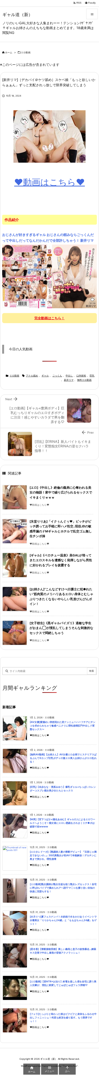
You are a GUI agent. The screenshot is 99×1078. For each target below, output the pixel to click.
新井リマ (69, 380)
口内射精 (81, 375)
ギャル (45, 375)
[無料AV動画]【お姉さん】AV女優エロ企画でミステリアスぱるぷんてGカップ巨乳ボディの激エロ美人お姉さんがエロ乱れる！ (63, 758)
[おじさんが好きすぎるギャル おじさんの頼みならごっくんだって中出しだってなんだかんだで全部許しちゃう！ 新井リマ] (49, 276)
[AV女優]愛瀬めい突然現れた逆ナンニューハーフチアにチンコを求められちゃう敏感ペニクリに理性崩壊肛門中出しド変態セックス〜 (62, 726)
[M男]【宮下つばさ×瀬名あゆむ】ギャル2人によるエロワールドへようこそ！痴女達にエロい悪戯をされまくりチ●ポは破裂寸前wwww (62, 823)
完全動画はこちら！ (49, 318)
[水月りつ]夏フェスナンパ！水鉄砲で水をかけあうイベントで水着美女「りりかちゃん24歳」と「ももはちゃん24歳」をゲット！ (63, 920)
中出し (69, 375)
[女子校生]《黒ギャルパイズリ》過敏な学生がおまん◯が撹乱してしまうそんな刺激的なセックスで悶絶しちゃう (61, 628)
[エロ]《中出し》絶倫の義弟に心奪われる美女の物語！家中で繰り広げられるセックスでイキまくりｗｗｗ (61, 492)
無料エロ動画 (84, 380)
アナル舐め (32, 375)
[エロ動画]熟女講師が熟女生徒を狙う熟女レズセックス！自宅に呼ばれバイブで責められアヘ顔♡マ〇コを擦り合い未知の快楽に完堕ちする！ (63, 888)
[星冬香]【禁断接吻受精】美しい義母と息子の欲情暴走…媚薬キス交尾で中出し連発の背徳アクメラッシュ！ (63, 951)
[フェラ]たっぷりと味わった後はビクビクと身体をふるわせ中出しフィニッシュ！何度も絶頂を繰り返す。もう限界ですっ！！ (63, 1017)
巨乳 (92, 375)
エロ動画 (26, 52)
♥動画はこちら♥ (49, 182)
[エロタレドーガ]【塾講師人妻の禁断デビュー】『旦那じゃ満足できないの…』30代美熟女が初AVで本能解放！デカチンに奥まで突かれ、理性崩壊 (63, 855)
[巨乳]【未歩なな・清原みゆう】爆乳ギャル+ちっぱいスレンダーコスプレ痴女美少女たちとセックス (63, 788)
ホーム (8, 52)
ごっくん (57, 375)
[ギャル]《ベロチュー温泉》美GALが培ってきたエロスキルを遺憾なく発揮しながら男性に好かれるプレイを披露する (61, 560)
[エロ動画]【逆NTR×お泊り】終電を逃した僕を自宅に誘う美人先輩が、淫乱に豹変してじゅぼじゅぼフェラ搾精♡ (63, 983)
